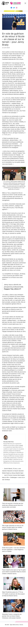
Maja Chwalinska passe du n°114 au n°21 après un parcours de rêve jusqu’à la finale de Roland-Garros (13, 593)
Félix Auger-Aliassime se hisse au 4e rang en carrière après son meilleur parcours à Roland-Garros (12, 527)
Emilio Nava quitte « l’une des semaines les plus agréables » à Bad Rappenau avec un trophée (13, 549)
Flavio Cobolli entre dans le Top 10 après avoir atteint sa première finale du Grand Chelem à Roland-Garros (14, 571)
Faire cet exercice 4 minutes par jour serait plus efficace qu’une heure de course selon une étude (12, 505)
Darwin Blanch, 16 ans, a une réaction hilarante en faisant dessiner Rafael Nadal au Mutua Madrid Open (13, 471)
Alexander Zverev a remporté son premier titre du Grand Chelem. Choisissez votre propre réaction (12, 616)
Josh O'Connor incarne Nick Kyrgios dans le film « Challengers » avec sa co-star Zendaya (13, 477)
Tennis (21, 624)
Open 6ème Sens (14, 624)
